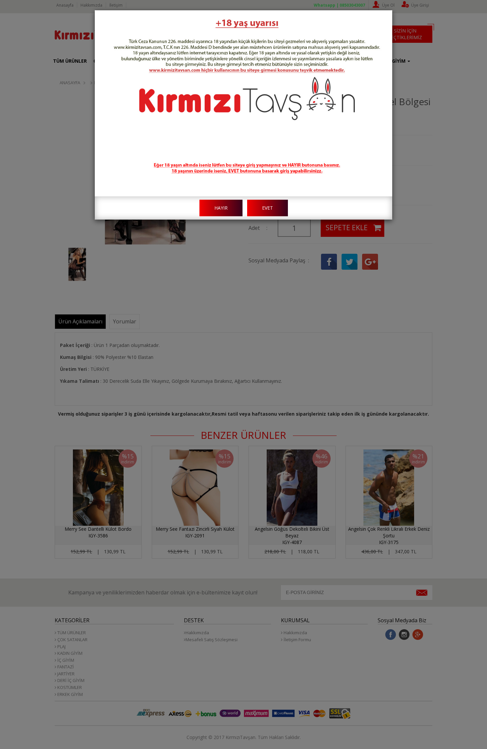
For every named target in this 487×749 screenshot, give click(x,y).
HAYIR (221, 208)
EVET (267, 208)
